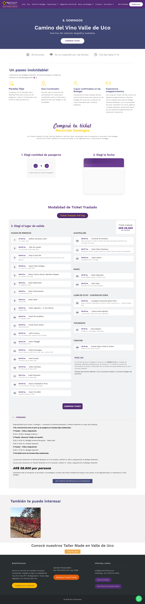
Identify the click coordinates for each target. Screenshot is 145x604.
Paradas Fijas (16, 88)
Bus (28, 4)
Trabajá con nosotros (24, 585)
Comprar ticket (72, 41)
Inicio (24, 4)
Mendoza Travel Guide (66, 577)
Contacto (98, 4)
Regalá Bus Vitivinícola (68, 4)
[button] (13, 489)
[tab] (72, 215)
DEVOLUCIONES (103, 580)
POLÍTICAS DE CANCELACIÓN (108, 586)
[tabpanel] (72, 449)
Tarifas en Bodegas (38, 4)
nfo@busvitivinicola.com (104, 571)
